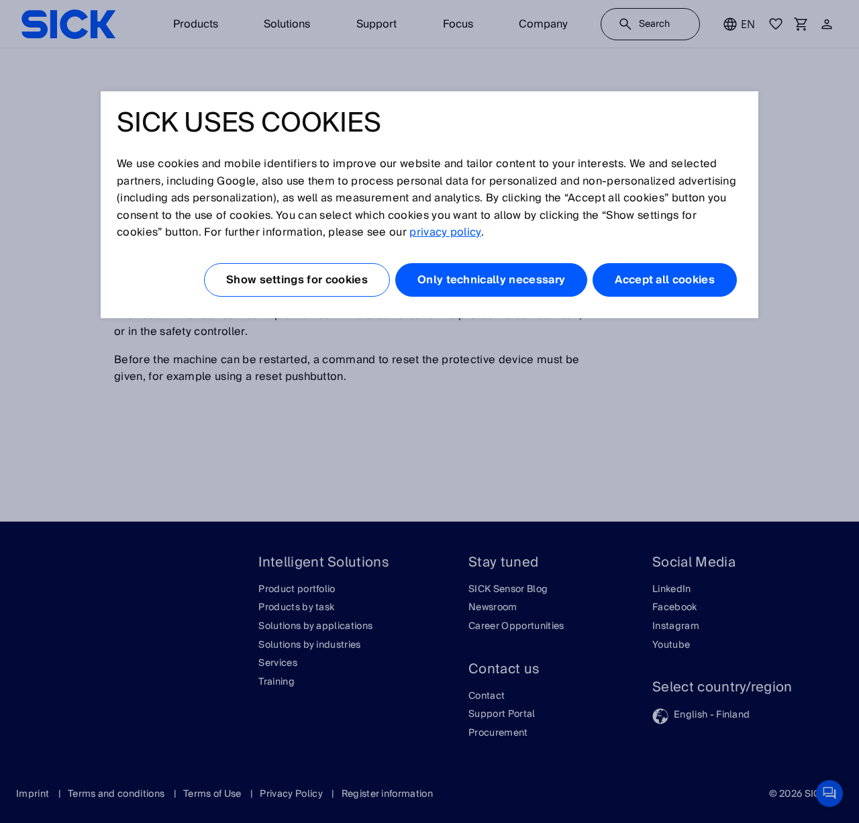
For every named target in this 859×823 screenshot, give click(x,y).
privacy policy (445, 232)
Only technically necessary (491, 280)
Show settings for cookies (297, 280)
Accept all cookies (665, 280)
